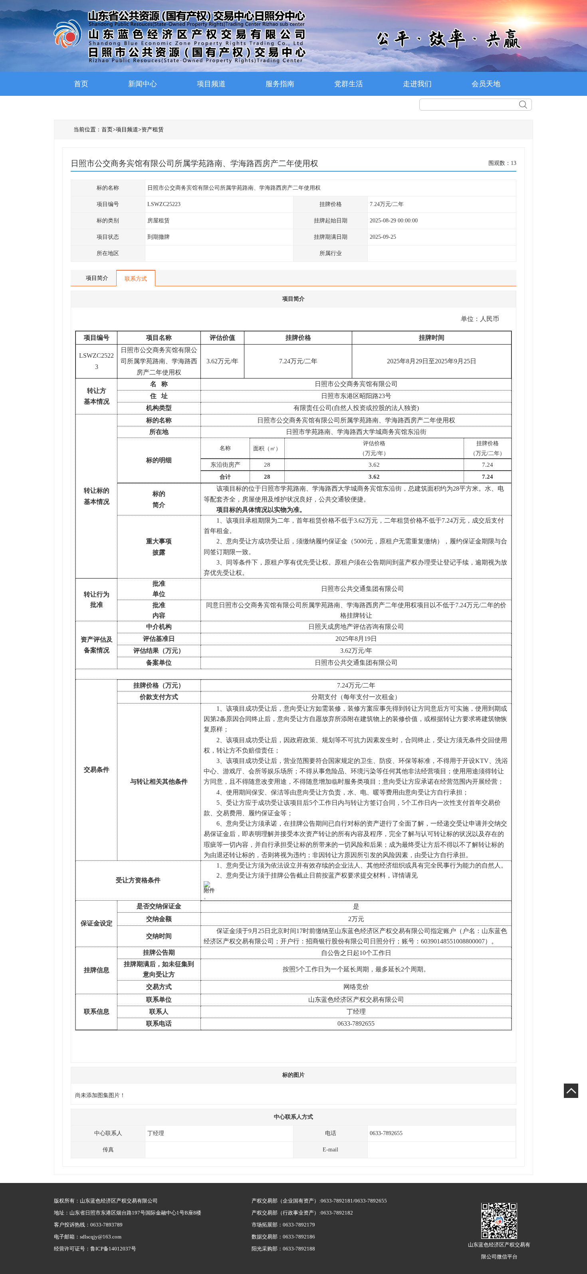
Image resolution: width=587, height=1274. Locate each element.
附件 (209, 891)
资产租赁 (152, 130)
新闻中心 (142, 84)
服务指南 (280, 84)
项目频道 (211, 84)
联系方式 (136, 279)
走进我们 (417, 84)
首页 (81, 84)
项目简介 (97, 278)
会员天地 (486, 84)
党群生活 (348, 84)
